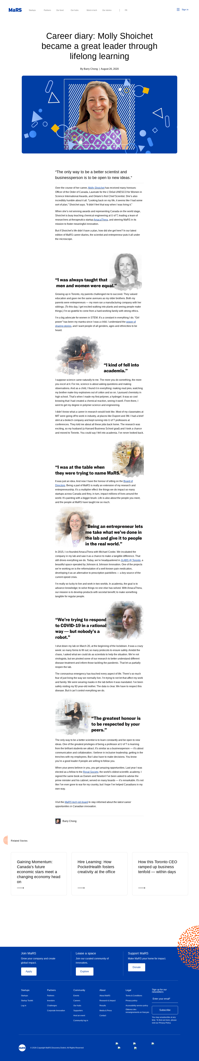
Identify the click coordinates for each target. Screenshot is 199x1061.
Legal (128, 990)
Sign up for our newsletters (159, 990)
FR (126, 10)
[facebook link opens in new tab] (122, 1043)
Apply (29, 971)
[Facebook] (130, 820)
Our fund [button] (60, 10)
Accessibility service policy (137, 1006)
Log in (23, 1006)
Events (76, 996)
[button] (173, 9)
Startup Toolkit (27, 1001)
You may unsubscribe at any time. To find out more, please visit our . (164, 1020)
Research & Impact (108, 1001)
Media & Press (106, 1010)
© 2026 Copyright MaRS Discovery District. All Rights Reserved (57, 1048)
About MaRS (105, 996)
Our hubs (77, 1006)
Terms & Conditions (134, 996)
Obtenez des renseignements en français (137, 1010)
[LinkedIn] (143, 820)
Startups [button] (32, 10)
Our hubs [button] (75, 10)
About (102, 990)
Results (103, 1006)
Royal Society (90, 772)
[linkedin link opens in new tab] (157, 1043)
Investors (51, 1001)
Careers (76, 1001)
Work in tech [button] (92, 10)
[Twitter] (136, 820)
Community (79, 990)
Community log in (80, 1020)
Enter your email (161, 998)
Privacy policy (131, 1001)
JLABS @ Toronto (131, 560)
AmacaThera (101, 219)
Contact (103, 1015)
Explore (84, 971)
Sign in (185, 9)
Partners (51, 990)
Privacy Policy (165, 1023)
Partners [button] (47, 10)
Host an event (79, 1015)
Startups (25, 990)
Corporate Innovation (56, 1010)
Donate (137, 967)
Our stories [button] (106, 10)
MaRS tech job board (76, 802)
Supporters (78, 1010)
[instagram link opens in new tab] (140, 1043)
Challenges (52, 1006)
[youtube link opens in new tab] (123, 1048)
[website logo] (15, 10)
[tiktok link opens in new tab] (135, 1048)
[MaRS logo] (22, 1047)
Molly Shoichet (96, 187)
